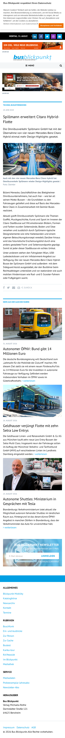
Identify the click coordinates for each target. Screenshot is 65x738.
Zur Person (8, 635)
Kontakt (7, 607)
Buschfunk (8, 626)
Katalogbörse (10, 598)
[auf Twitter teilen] (8, 287)
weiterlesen (29, 380)
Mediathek (8, 664)
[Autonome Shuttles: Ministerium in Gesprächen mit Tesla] (32, 474)
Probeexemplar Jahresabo (16, 682)
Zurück (27, 287)
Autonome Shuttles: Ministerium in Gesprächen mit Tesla (29, 501)
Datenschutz (23, 727)
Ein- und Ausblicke (12, 630)
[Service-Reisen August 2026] (32, 82)
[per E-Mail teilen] (13, 287)
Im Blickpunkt (10, 659)
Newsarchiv (9, 603)
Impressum (9, 727)
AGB (33, 727)
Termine (7, 612)
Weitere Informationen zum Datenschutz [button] (20, 24)
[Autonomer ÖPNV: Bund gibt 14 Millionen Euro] (32, 324)
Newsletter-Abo (11, 687)
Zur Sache (8, 640)
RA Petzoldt (9, 654)
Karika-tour (9, 650)
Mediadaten (9, 677)
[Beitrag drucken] (18, 287)
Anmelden (48, 555)
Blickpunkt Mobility (13, 593)
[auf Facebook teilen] (4, 287)
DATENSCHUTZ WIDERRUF (49, 561)
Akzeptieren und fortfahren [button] (51, 25)
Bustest (7, 645)
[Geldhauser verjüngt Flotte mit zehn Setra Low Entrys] (32, 401)
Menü (31, 65)
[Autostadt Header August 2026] (32, 46)
